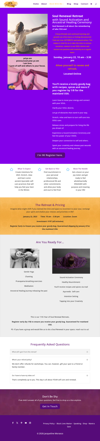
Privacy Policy (48, 423)
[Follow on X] (17, 423)
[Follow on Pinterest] (21, 423)
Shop (76, 4)
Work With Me (56, 4)
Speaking (77, 423)
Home (36, 4)
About (44, 4)
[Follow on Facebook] (13, 423)
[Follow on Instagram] (30, 423)
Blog (69, 4)
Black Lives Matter (64, 423)
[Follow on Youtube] (26, 423)
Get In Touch (50, 406)
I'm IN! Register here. (50, 155)
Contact (84, 4)
